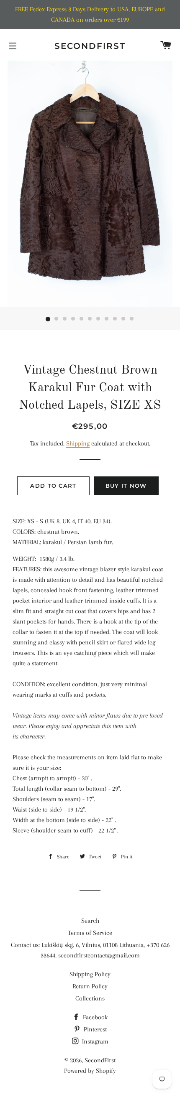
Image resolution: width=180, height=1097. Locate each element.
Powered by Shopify (90, 1070)
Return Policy (90, 986)
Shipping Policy (90, 974)
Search (90, 920)
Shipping (78, 443)
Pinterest (94, 1029)
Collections (90, 998)
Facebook (94, 1017)
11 (132, 319)
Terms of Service (90, 933)
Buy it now (126, 485)
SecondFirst (90, 46)
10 (123, 319)
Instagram (94, 1041)
